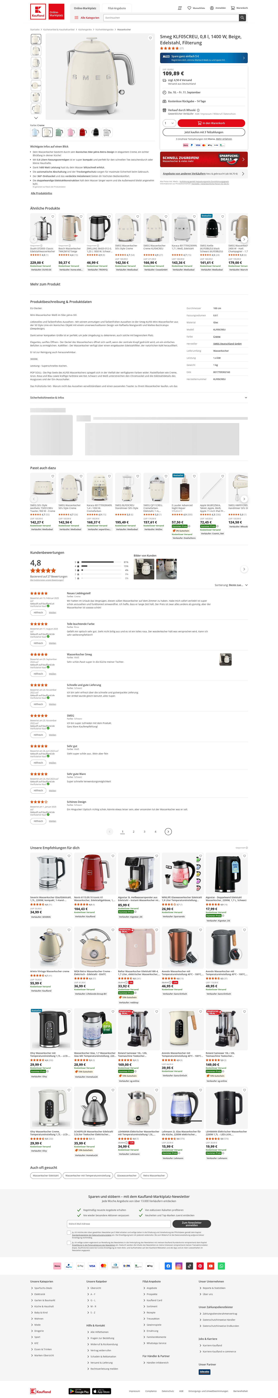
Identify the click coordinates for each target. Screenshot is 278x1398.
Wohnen (38, 1318)
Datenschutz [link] (168, 1391)
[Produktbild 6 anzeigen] (36, 97)
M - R (93, 1306)
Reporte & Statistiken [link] (214, 1288)
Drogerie (39, 1330)
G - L (93, 1300)
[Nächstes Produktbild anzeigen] (36, 118)
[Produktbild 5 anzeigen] (36, 85)
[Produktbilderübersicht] (36, 76)
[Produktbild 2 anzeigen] (36, 51)
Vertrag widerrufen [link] (101, 1350)
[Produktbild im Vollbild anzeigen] (100, 76)
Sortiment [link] (152, 1306)
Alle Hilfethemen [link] (100, 1332)
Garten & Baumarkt (44, 1300)
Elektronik (39, 1294)
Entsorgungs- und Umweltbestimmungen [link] (208, 1391)
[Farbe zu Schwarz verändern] (95, 132)
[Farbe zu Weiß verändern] (107, 132)
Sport (37, 1337)
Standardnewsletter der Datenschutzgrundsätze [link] (91, 1235)
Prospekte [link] (152, 1294)
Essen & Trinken (43, 1349)
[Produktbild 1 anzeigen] (36, 39)
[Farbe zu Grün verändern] (59, 132)
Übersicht (96, 1288)
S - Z (93, 1312)
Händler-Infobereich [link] (158, 1362)
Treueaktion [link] (153, 1318)
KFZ (36, 1343)
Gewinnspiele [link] (154, 1324)
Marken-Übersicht (44, 1355)
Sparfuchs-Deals (43, 1288)
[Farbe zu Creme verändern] (47, 132)
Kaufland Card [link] (154, 1300)
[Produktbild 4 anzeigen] (36, 74)
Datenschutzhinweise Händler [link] (219, 1319)
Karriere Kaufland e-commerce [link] (219, 1351)
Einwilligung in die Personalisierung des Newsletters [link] (93, 1245)
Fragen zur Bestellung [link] (102, 1338)
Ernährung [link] (152, 1330)
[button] (102, 562)
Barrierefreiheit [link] (240, 1391)
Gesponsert (35, 246)
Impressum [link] (134, 1391)
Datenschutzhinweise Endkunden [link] (221, 1325)
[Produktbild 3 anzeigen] (36, 62)
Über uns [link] (208, 1294)
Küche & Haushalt (44, 1306)
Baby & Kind (41, 1312)
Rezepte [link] (151, 1312)
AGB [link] (181, 1391)
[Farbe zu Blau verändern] (35, 132)
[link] (117, 8)
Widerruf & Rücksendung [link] (104, 1344)
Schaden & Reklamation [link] (103, 1356)
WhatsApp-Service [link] (156, 1343)
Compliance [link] (151, 1391)
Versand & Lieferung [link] (102, 1362)
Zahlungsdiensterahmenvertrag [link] (220, 1313)
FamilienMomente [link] (156, 1337)
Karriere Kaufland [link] (212, 1345)
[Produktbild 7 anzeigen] (36, 109)
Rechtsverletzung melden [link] (104, 1368)
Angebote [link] (152, 1288)
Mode (37, 1324)
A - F (93, 1294)
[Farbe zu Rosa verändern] (71, 132)
